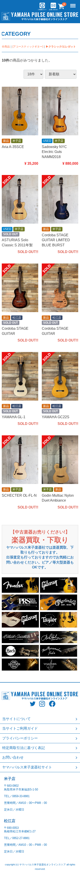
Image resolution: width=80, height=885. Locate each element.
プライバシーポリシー (20, 738)
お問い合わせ (13, 757)
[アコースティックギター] (27, 46)
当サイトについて (16, 719)
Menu (73, 3)
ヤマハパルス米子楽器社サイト (27, 767)
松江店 (9, 821)
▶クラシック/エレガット (61, 46)
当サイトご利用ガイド (20, 728)
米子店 (9, 779)
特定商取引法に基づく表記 (23, 748)
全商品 (6, 46)
